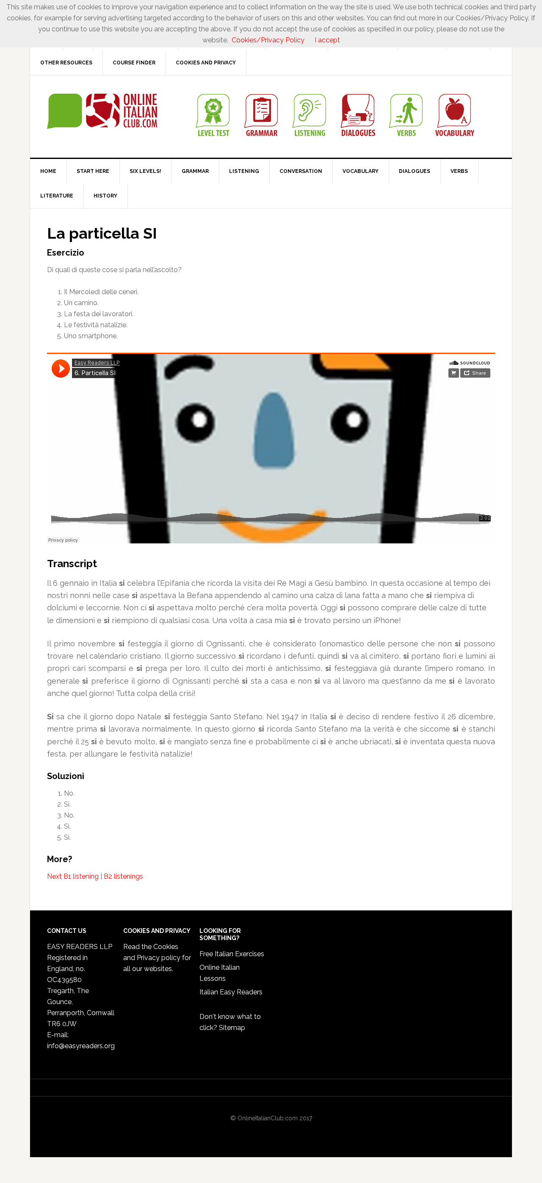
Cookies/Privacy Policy (268, 40)
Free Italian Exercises (231, 954)
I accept (327, 40)
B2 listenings (123, 876)
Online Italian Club (102, 111)
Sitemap (232, 1028)
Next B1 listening (73, 876)
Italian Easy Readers (231, 992)
